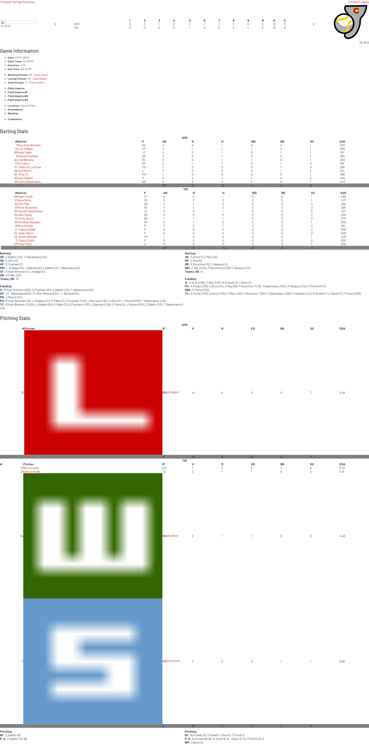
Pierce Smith (36, 82)
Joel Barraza (25, 159)
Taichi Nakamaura (29, 181)
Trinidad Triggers (358, 2)
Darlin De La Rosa (29, 167)
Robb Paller (24, 152)
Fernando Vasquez (29, 222)
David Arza (24, 200)
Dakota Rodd (26, 229)
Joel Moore (24, 170)
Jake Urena (24, 214)
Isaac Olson (41, 74)
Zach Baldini (40, 78)
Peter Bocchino (27, 207)
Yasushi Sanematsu (29, 211)
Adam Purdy (25, 196)
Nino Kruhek (25, 225)
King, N (23, 174)
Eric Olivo (23, 163)
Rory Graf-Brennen (29, 145)
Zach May (23, 204)
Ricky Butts (25, 218)
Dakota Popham (27, 156)
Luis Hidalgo (25, 148)
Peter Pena (24, 244)
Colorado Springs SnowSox (17, 2)
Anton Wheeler (27, 236)
